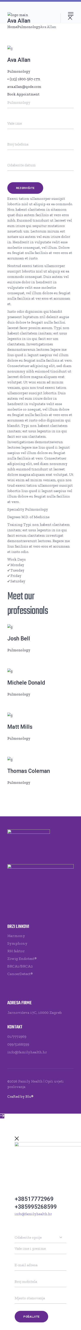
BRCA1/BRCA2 (20, 966)
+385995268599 (36, 1206)
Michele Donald (26, 683)
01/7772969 (16, 1036)
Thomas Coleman (28, 771)
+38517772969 (34, 1199)
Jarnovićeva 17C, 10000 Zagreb (34, 1012)
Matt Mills (19, 727)
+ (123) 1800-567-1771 (23, 79)
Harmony (16, 935)
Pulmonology (18, 71)
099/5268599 (18, 1044)
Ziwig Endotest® (22, 958)
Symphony (17, 943)
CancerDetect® (20, 973)
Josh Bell (18, 638)
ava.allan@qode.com (24, 86)
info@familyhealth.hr (27, 1052)
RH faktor (16, 951)
